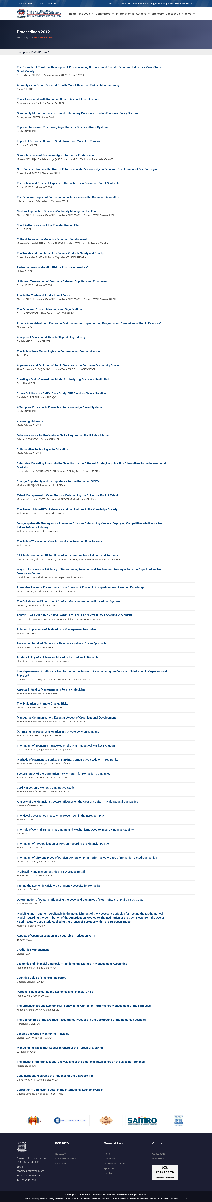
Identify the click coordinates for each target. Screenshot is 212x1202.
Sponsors (158, 13)
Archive (186, 13)
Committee (103, 13)
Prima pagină (24, 37)
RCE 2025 (84, 13)
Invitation (60, 1163)
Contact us (173, 13)
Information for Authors (131, 13)
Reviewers (158, 1158)
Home (73, 13)
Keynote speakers (65, 1158)
